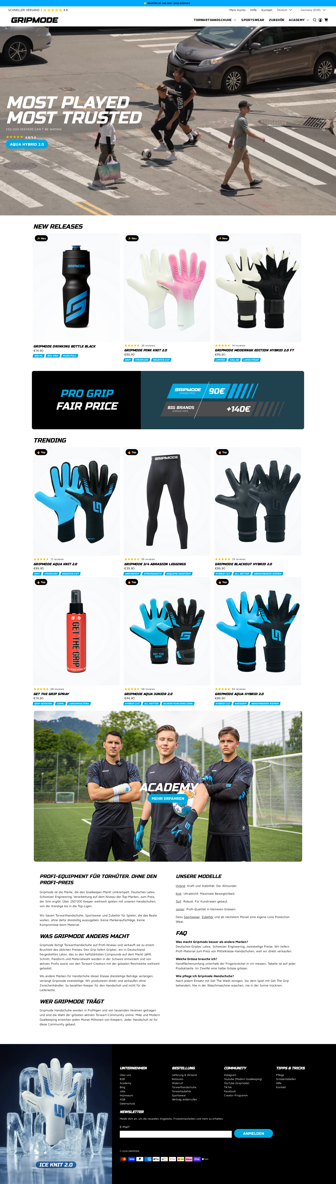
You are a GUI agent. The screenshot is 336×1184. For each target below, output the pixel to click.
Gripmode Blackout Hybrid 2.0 (243, 564)
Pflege (280, 1074)
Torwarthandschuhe (213, 20)
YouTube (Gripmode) (236, 1083)
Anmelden (253, 1133)
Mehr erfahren (168, 798)
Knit (178, 893)
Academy (296, 20)
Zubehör (276, 20)
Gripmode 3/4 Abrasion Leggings (155, 564)
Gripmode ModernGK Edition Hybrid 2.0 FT (254, 350)
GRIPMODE (133, 1151)
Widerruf (177, 1083)
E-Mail (125, 1127)
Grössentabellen (286, 1079)
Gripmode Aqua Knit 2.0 (55, 564)
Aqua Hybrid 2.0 (27, 144)
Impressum (126, 1095)
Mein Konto (237, 10)
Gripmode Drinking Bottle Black (64, 346)
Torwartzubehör (181, 1091)
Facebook (230, 1091)
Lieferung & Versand (184, 1074)
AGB (122, 1099)
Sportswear (252, 20)
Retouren (177, 1079)
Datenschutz (127, 1103)
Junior (180, 909)
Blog (122, 1087)
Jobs (122, 1091)
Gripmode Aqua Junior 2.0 (148, 694)
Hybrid (180, 886)
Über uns (125, 1074)
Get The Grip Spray (51, 694)
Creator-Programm (236, 1095)
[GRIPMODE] (34, 20)
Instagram (230, 1074)
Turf (178, 901)
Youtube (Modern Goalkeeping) (243, 1079)
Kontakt (266, 10)
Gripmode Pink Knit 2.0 (145, 350)
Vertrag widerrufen (184, 1099)
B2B (122, 1079)
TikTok (228, 1087)
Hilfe (253, 10)
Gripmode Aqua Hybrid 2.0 (239, 694)
